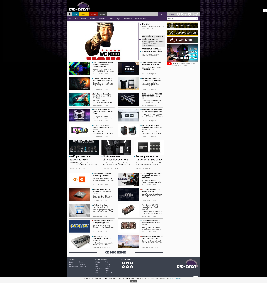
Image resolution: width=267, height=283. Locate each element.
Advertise (82, 264)
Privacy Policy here (176, 278)
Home (71, 262)
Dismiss (133, 281)
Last (124, 252)
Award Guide (73, 266)
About (71, 264)
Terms (81, 262)
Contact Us (82, 266)
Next (119, 252)
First (107, 252)
